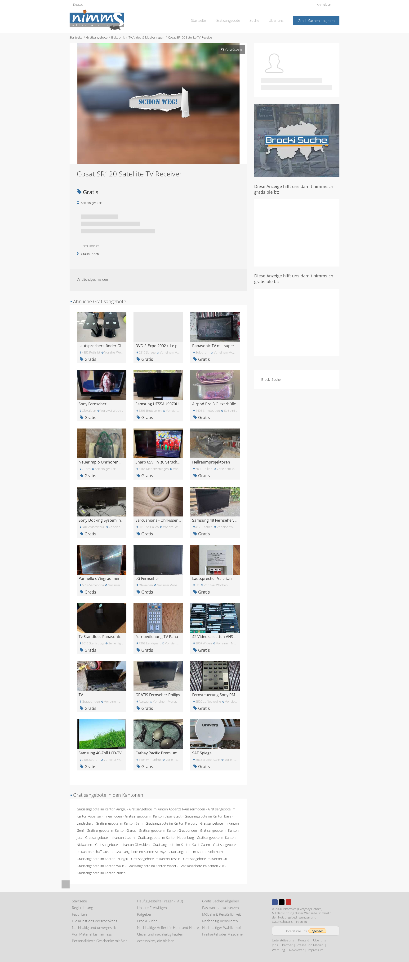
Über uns (276, 20)
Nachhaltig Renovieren (220, 920)
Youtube (288, 902)
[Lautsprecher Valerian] (215, 559)
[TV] (101, 675)
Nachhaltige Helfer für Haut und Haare (168, 927)
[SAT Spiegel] (215, 734)
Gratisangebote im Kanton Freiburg (171, 823)
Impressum (315, 950)
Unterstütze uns (283, 940)
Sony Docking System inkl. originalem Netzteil (119, 520)
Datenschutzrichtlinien (287, 921)
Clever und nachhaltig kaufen (160, 934)
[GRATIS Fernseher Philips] (158, 675)
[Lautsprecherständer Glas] (101, 326)
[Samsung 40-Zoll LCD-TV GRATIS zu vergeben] (101, 734)
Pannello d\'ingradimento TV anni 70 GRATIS (118, 578)
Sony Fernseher (93, 404)
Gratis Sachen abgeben (316, 20)
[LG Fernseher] (158, 559)
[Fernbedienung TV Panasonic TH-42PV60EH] (158, 617)
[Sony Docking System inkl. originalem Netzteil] (101, 501)
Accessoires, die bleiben (155, 940)
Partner (287, 945)
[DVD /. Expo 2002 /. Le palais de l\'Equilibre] (158, 326)
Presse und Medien (310, 945)
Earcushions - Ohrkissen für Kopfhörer (169, 520)
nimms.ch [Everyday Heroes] (302, 909)
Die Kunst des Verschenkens (94, 920)
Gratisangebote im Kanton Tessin (155, 859)
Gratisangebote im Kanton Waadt (152, 866)
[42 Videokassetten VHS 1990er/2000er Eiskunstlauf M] (215, 617)
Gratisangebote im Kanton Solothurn (196, 851)
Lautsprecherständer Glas (102, 345)
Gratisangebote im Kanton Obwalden (122, 844)
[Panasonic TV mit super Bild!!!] (215, 326)
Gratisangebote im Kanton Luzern (110, 837)
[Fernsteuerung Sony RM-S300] (215, 675)
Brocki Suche (271, 379)
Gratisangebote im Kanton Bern (119, 823)
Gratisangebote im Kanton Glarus (111, 830)
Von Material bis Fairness (92, 934)
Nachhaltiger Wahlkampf (221, 927)
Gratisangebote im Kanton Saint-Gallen (181, 844)
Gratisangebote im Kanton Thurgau (102, 859)
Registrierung (82, 907)
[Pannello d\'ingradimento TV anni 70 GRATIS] (101, 559)
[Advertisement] (296, 232)
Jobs (275, 945)
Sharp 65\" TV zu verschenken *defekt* (169, 462)
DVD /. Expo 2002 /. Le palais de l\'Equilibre (173, 345)
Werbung (278, 950)
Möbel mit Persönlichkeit (221, 914)
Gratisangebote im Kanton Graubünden (168, 830)
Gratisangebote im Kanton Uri (205, 859)
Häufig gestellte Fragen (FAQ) (160, 901)
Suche (254, 20)
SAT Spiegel (202, 753)
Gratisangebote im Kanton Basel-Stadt (153, 816)
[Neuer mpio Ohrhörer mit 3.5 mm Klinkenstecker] (101, 443)
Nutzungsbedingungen (294, 917)
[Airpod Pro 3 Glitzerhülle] (215, 385)
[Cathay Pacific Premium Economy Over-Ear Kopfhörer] (158, 734)
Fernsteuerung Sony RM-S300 (218, 694)
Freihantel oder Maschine (222, 934)
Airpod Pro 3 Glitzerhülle (214, 404)
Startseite (198, 20)
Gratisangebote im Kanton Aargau (101, 809)
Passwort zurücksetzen (220, 907)
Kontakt (303, 940)
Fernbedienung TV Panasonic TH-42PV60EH (174, 636)
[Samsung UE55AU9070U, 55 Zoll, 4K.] (158, 385)
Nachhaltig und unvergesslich (95, 927)
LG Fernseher (147, 578)
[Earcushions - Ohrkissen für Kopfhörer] (158, 501)
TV (81, 694)
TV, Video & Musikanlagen (146, 37)
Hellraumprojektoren (211, 462)
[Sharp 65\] (158, 443)
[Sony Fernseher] (101, 385)
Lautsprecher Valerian (212, 578)
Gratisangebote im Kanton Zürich (101, 873)
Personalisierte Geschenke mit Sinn (100, 940)
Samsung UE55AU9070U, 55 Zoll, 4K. (167, 404)
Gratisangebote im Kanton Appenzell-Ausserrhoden (167, 809)
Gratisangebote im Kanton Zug (201, 866)
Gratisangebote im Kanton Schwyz (141, 851)
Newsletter (296, 950)
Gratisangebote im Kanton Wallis (100, 866)
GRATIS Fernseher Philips (157, 694)
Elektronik (118, 37)
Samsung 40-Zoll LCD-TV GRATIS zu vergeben (118, 753)
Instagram (295, 902)
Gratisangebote (227, 20)
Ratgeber (144, 914)
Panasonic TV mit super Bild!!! (218, 345)
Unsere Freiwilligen (152, 907)
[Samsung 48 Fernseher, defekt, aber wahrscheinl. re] (215, 501)
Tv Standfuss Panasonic (100, 636)
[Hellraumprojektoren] (215, 443)
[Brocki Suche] (296, 140)
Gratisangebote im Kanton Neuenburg (166, 837)
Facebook (275, 902)
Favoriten (79, 914)
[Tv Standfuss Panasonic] (101, 617)
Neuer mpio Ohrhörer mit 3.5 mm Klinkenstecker (122, 462)
